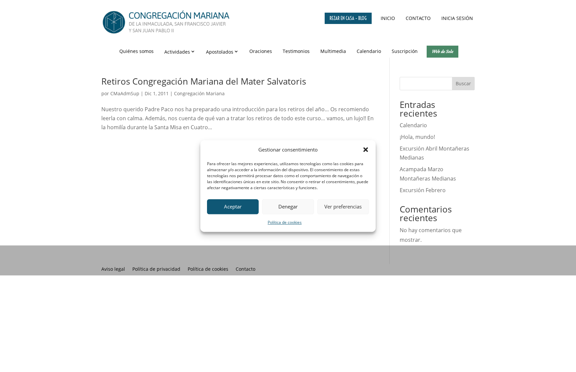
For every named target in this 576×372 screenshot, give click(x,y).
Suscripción (405, 51)
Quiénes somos (136, 51)
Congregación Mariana (199, 93)
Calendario (369, 51)
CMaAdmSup (124, 93)
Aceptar (233, 206)
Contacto (418, 18)
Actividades (177, 52)
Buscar (463, 83)
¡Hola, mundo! (417, 137)
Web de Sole (442, 51)
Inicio (388, 18)
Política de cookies (285, 222)
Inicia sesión (457, 18)
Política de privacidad (156, 269)
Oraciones (260, 51)
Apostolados (219, 52)
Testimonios (296, 51)
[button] (365, 149)
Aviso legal (113, 269)
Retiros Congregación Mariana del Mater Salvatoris (203, 81)
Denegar (288, 206)
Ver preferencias (343, 206)
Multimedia (333, 51)
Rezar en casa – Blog (348, 18)
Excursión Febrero (423, 190)
